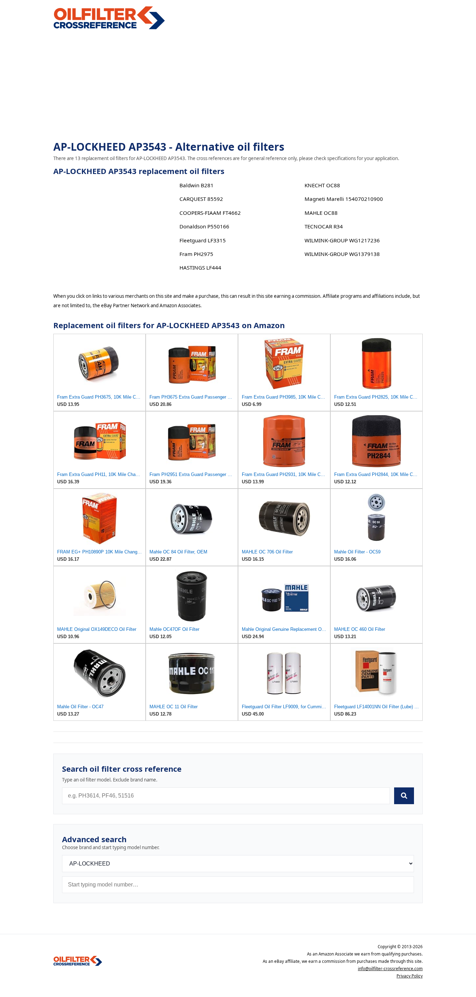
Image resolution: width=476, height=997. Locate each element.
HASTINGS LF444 (200, 267)
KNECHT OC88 (322, 185)
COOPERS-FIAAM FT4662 (210, 212)
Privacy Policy (410, 976)
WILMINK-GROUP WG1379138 (342, 253)
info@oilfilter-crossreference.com (390, 968)
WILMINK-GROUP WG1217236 (342, 240)
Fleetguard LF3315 (202, 240)
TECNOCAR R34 (324, 226)
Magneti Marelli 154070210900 (344, 198)
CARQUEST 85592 (201, 198)
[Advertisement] (238, 86)
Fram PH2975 (196, 253)
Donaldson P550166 (204, 226)
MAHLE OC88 (321, 212)
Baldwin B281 (196, 185)
